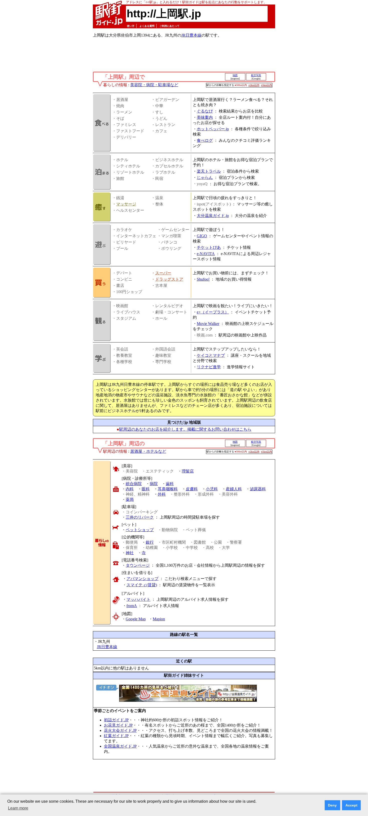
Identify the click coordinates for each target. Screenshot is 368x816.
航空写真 (256, 75)
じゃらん (205, 177)
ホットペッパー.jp (213, 129)
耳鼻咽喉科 (168, 489)
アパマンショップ (142, 578)
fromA (131, 606)
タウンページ (138, 565)
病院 (154, 484)
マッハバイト (138, 599)
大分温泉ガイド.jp (213, 215)
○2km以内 (253, 85)
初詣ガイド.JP (116, 720)
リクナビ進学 (209, 367)
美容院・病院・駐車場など (154, 85)
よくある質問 (146, 26)
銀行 (150, 542)
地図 (235, 75)
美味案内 (205, 117)
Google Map (136, 619)
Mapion (159, 619)
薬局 (130, 499)
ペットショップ (140, 530)
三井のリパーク (140, 517)
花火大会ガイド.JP (120, 730)
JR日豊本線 (191, 35)
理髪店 (188, 471)
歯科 (170, 484)
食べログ (205, 140)
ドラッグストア (169, 279)
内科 (130, 489)
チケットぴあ (209, 247)
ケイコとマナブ (211, 355)
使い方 (130, 26)
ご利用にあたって (169, 26)
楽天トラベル (209, 171)
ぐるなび (205, 111)
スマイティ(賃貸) (141, 585)
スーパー (163, 273)
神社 (130, 553)
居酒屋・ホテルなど (148, 451)
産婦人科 (234, 489)
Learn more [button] (18, 808)
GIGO (202, 236)
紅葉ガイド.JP (116, 736)
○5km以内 (266, 85)
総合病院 (134, 484)
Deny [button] (332, 805)
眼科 (146, 489)
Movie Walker (208, 323)
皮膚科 (192, 489)
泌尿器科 (258, 489)
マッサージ (126, 204)
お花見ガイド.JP (118, 725)
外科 (162, 494)
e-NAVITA (206, 254)
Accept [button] (351, 805)
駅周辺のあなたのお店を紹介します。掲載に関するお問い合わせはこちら (185, 429)
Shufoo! (203, 279)
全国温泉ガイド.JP (120, 746)
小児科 (212, 489)
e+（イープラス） (213, 312)
